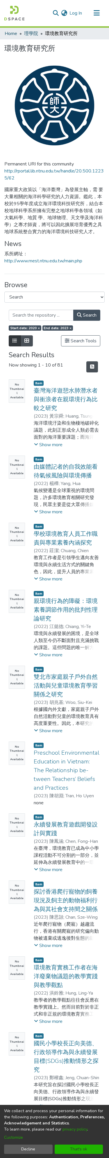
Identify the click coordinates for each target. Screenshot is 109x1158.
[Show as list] (15, 340)
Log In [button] (76, 13)
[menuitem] (64, 13)
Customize (13, 1137)
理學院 (31, 33)
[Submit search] (55, 13)
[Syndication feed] (92, 366)
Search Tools (83, 341)
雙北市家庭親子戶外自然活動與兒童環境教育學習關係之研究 (66, 685)
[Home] (14, 13)
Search (89, 315)
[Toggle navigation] (96, 13)
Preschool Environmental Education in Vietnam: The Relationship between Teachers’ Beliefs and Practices (66, 770)
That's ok (78, 1149)
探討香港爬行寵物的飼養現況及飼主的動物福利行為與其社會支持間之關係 (66, 900)
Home (11, 33)
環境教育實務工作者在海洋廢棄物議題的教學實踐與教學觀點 (66, 976)
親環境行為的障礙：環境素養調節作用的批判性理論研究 (66, 609)
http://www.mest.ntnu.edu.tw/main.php (43, 261)
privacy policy (74, 1129)
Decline (28, 1149)
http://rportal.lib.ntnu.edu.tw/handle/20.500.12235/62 (54, 174)
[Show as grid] (27, 340)
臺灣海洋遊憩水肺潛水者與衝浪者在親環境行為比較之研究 (66, 399)
